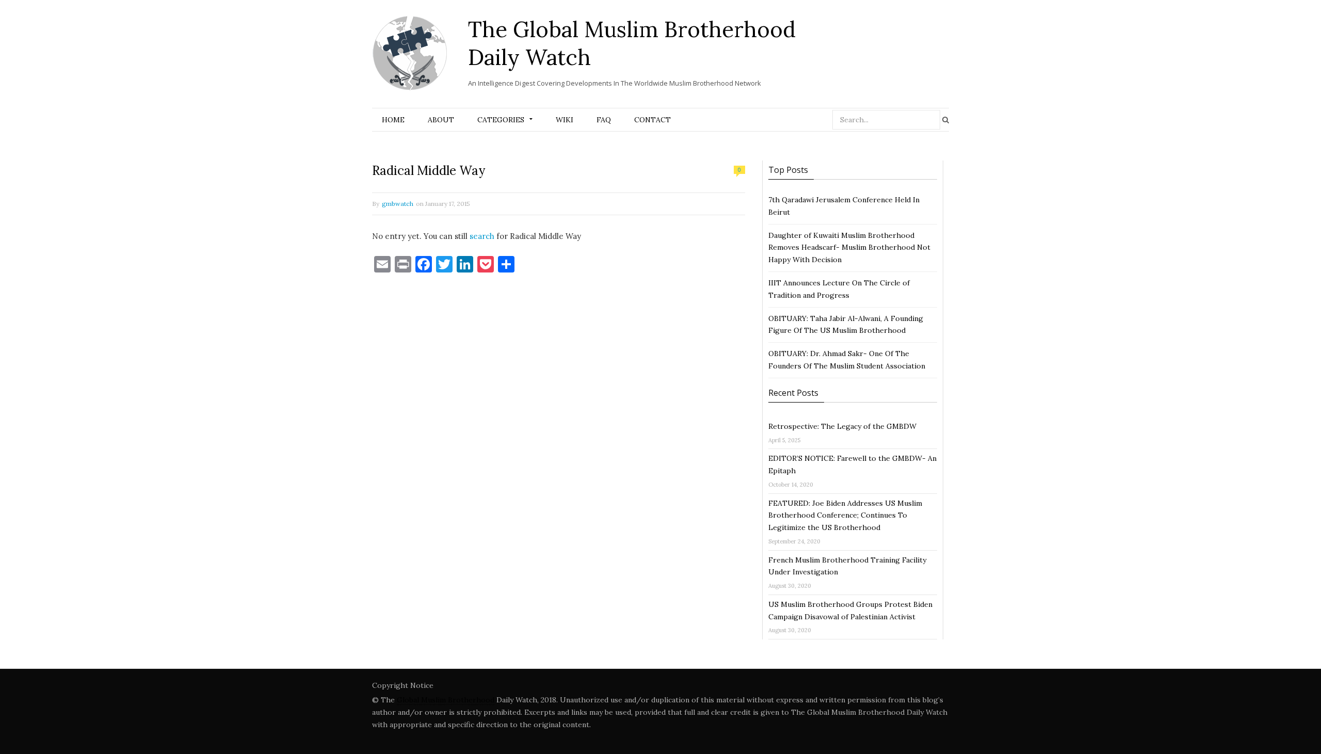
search (482, 236)
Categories (500, 119)
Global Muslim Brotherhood (445, 699)
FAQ (604, 119)
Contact (652, 119)
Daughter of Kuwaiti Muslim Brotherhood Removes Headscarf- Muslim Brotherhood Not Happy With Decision (849, 248)
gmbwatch (397, 203)
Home (393, 119)
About (441, 119)
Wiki (564, 119)
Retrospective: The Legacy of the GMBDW (842, 426)
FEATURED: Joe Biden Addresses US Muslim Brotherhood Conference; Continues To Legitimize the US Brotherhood (845, 516)
